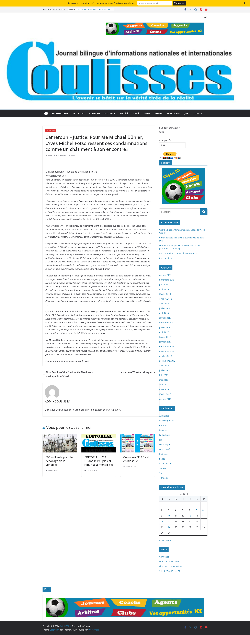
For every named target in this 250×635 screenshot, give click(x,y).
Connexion (164, 556)
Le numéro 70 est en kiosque (135, 372)
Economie (109, 113)
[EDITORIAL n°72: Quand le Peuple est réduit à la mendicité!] (98, 436)
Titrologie (163, 477)
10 (169, 515)
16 (162, 521)
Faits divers (173, 113)
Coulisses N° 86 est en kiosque (136, 459)
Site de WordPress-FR (169, 571)
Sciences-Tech (166, 463)
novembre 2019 (166, 279)
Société (124, 113)
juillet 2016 (164, 370)
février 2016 (165, 394)
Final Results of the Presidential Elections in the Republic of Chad (69, 374)
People (158, 113)
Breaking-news (60, 113)
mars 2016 (164, 389)
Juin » (168, 540)
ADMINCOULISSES (67, 155)
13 (190, 515)
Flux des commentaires (170, 566)
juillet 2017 (164, 327)
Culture (163, 425)
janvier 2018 (165, 317)
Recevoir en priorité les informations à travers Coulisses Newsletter (101, 3)
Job (186, 113)
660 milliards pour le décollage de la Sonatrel (59, 461)
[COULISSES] (46, 113)
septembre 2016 (167, 360)
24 (169, 527)
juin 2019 (163, 284)
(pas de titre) (165, 258)
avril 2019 (164, 289)
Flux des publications (169, 561)
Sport (147, 113)
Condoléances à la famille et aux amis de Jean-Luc (94, 11)
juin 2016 (163, 375)
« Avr (161, 540)
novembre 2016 (166, 351)
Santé (136, 113)
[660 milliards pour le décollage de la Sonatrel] (60, 436)
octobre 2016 (165, 356)
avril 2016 (164, 384)
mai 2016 (163, 379)
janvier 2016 (165, 399)
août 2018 (164, 303)
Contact (197, 113)
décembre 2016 (166, 346)
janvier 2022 (165, 275)
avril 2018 (164, 313)
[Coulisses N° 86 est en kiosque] (137, 436)
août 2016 (164, 365)
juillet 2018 (164, 308)
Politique (94, 113)
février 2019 (165, 294)
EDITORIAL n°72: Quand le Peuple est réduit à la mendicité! (98, 461)
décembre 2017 (166, 322)
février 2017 (165, 337)
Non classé (164, 449)
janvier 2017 (165, 341)
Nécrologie (164, 444)
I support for (165, 140)
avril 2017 (164, 332)
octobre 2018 (165, 298)
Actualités (79, 113)
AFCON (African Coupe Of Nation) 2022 (178, 253)
